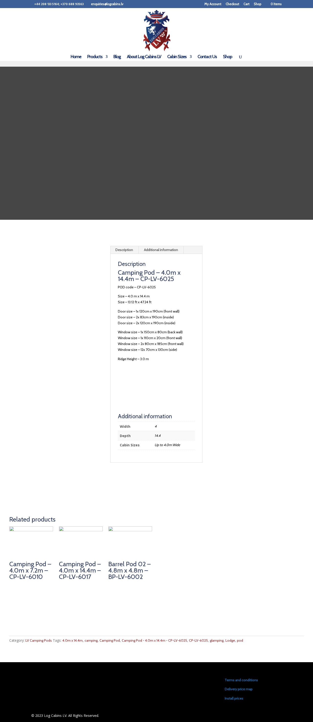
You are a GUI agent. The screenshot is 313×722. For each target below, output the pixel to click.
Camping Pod (110, 640)
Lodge (230, 640)
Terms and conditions (241, 680)
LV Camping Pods (38, 640)
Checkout (232, 4)
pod (240, 640)
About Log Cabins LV (144, 57)
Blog (117, 57)
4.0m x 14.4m (72, 640)
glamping (217, 640)
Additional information (161, 250)
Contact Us (207, 57)
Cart (246, 4)
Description (124, 250)
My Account (212, 4)
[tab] (124, 250)
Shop (257, 4)
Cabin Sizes (177, 57)
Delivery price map (239, 689)
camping (91, 640)
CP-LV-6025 (198, 640)
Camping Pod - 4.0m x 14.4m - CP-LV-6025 (154, 640)
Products (94, 57)
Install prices (234, 698)
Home (76, 57)
